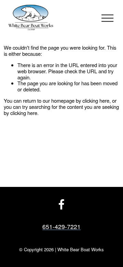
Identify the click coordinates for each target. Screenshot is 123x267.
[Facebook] (61, 204)
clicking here (95, 100)
